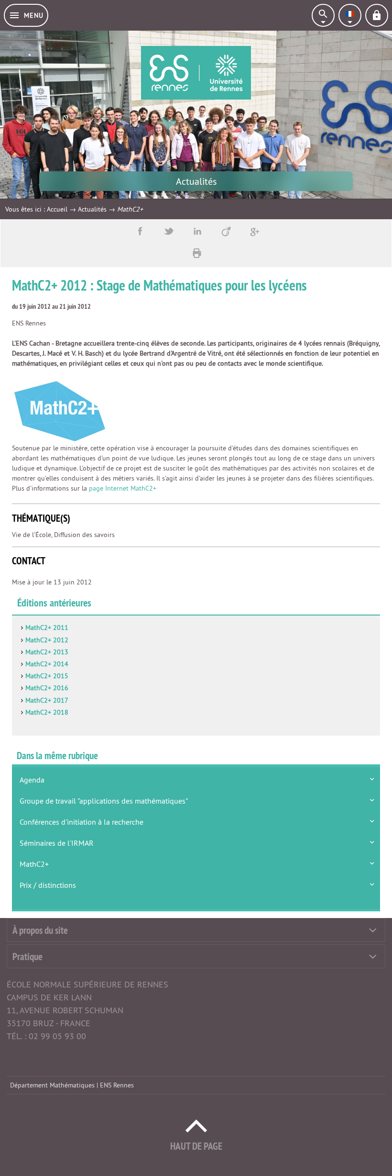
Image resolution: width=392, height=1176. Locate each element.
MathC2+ (34, 864)
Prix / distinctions (48, 885)
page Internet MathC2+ (122, 488)
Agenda (32, 779)
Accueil (57, 209)
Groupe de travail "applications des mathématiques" (104, 801)
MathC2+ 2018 (46, 712)
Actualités (92, 209)
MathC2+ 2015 (46, 676)
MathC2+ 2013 (46, 652)
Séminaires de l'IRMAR (57, 843)
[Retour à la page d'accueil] (196, 73)
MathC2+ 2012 (46, 640)
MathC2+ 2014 (46, 664)
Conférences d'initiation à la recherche (81, 822)
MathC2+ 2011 (46, 627)
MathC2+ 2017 (46, 700)
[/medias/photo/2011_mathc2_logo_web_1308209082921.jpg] (60, 410)
